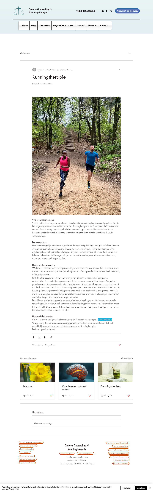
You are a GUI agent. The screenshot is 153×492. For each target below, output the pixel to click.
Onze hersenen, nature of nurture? (74, 388)
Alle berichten (25, 53)
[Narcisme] (37, 372)
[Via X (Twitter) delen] (39, 337)
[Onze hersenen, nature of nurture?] (76, 372)
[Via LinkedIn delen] (45, 337)
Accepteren (141, 488)
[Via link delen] (51, 337)
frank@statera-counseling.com (77, 457)
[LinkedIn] (102, 10)
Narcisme (27, 386)
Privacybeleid (14, 489)
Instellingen (127, 488)
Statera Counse (37, 9)
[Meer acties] (119, 69)
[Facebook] (106, 10)
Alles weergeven (127, 358)
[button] (104, 25)
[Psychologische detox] (115, 372)
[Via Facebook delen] (33, 337)
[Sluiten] (150, 488)
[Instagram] (110, 10)
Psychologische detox (111, 386)
